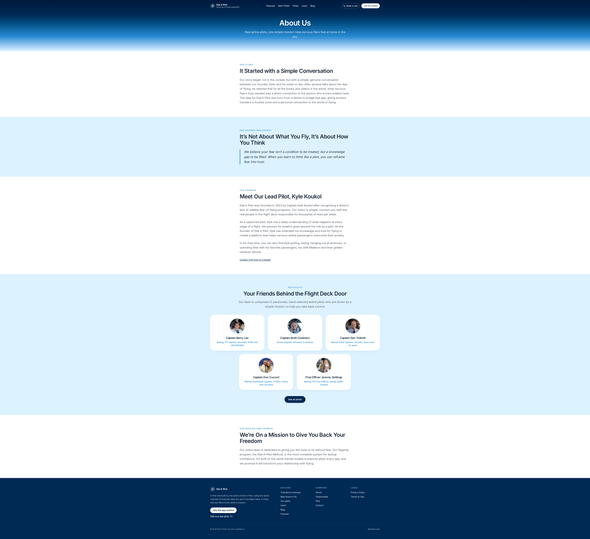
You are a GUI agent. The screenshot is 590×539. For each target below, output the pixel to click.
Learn (304, 5)
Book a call (352, 5)
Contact (320, 505)
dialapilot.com (374, 529)
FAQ (318, 501)
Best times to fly (289, 496)
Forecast (270, 5)
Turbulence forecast (291, 492)
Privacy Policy (358, 492)
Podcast (285, 514)
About (319, 492)
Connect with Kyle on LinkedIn (255, 260)
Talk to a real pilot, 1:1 (221, 516)
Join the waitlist (370, 6)
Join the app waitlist (223, 510)
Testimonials (322, 496)
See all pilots (295, 399)
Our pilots (285, 501)
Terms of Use (357, 496)
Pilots (296, 5)
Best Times (284, 5)
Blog (312, 5)
